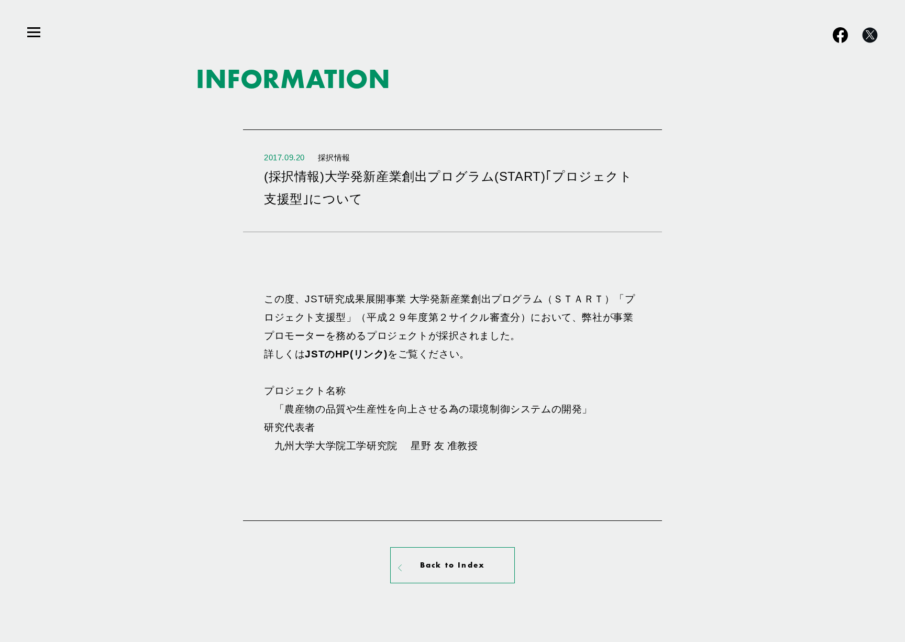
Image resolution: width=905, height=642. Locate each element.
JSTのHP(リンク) (346, 354)
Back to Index (452, 565)
